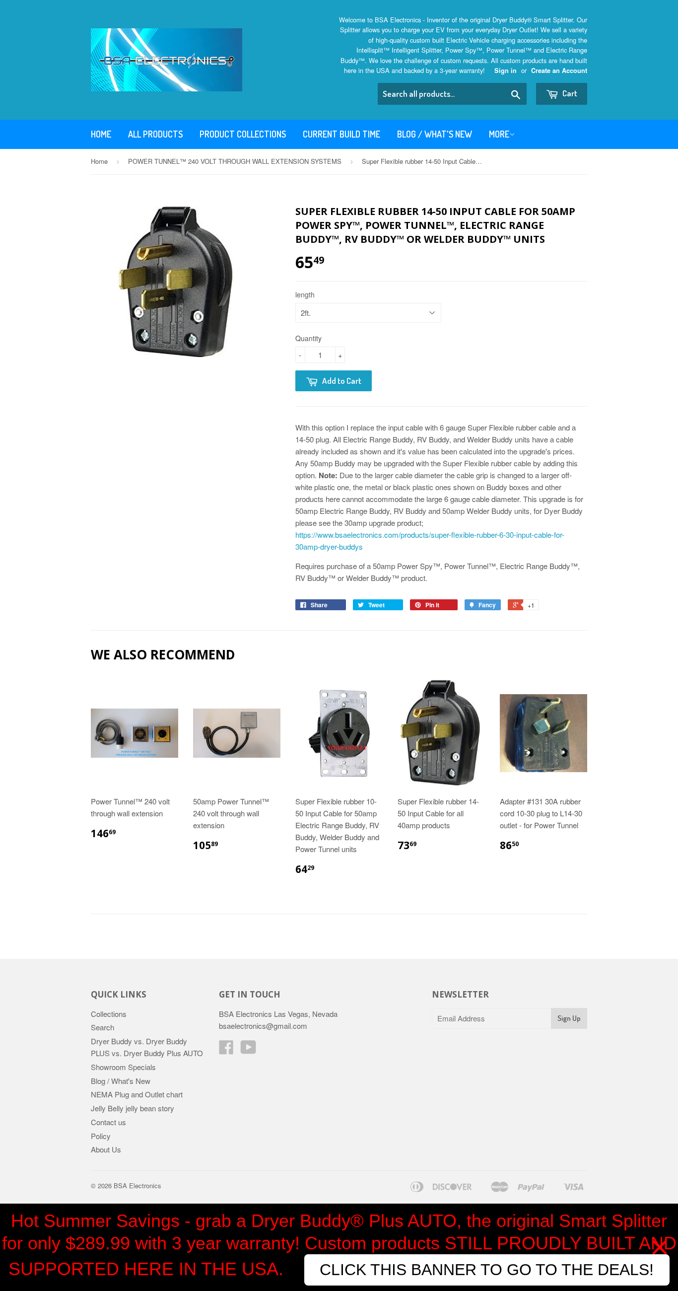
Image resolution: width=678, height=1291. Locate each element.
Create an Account (559, 70)
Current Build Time (341, 134)
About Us (106, 1149)
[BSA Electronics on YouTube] (248, 1050)
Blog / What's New (434, 134)
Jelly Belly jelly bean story (132, 1108)
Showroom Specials (123, 1067)
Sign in (505, 70)
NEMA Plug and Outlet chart (137, 1094)
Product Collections (243, 134)
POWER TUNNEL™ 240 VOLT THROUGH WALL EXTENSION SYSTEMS (234, 161)
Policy (101, 1136)
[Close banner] (659, 1247)
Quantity (308, 338)
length (305, 294)
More (499, 134)
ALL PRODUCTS (155, 134)
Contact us (108, 1122)
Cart (569, 93)
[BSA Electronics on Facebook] (226, 1050)
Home (101, 134)
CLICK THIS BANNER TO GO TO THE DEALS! (487, 1270)
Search (102, 1027)
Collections (109, 1013)
